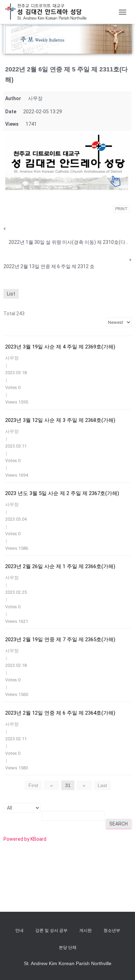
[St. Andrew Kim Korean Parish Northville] (48, 11)
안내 (19, 930)
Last (102, 785)
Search (118, 824)
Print (121, 208)
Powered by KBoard (24, 839)
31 (68, 785)
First (33, 785)
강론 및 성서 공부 (51, 930)
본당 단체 (67, 947)
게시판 (85, 930)
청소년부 (112, 930)
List (11, 294)
